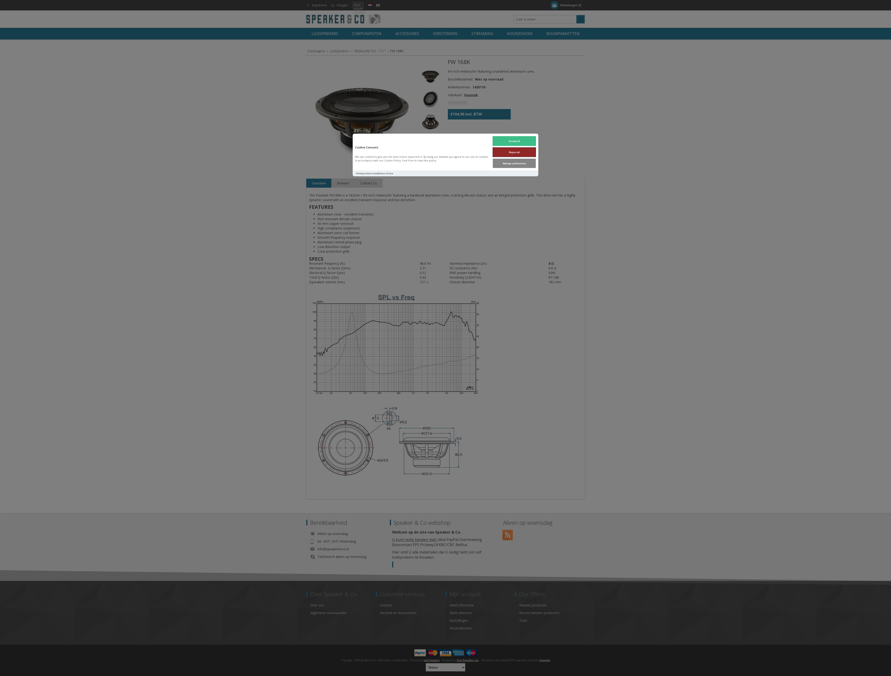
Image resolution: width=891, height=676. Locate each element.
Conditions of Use (382, 173)
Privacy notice (364, 173)
